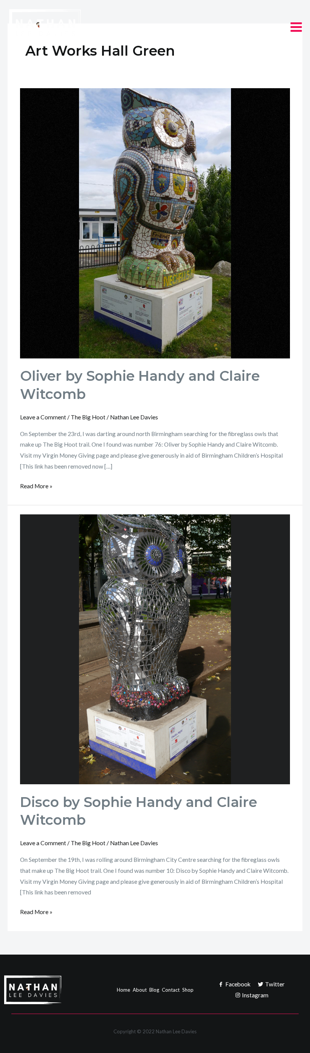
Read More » (36, 485)
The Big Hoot (88, 417)
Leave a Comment (43, 417)
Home (123, 990)
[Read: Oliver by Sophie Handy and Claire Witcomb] (155, 222)
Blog (154, 990)
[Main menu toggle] (296, 27)
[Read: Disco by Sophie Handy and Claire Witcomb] (155, 648)
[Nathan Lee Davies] (63, 27)
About (140, 990)
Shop (188, 990)
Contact (171, 990)
